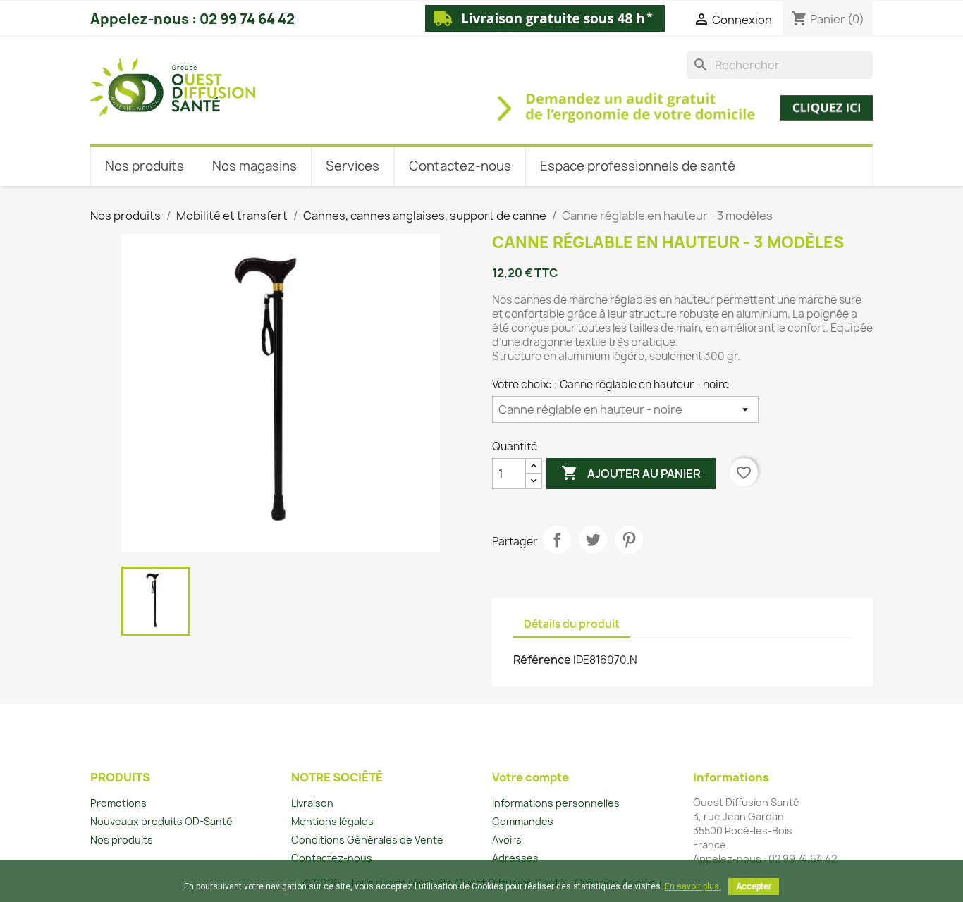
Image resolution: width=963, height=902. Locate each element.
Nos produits (121, 839)
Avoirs (507, 839)
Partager (557, 540)
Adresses (515, 858)
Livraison (312, 803)
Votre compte (530, 777)
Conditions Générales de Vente (367, 839)
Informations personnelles (556, 803)
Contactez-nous (331, 858)
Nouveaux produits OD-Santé (161, 821)
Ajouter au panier (631, 472)
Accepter (753, 886)
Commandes (522, 821)
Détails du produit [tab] (572, 624)
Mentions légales (332, 821)
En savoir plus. (693, 886)
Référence (542, 660)
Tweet (593, 540)
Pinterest (629, 540)
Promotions (118, 803)
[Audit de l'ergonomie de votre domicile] (574, 100)
